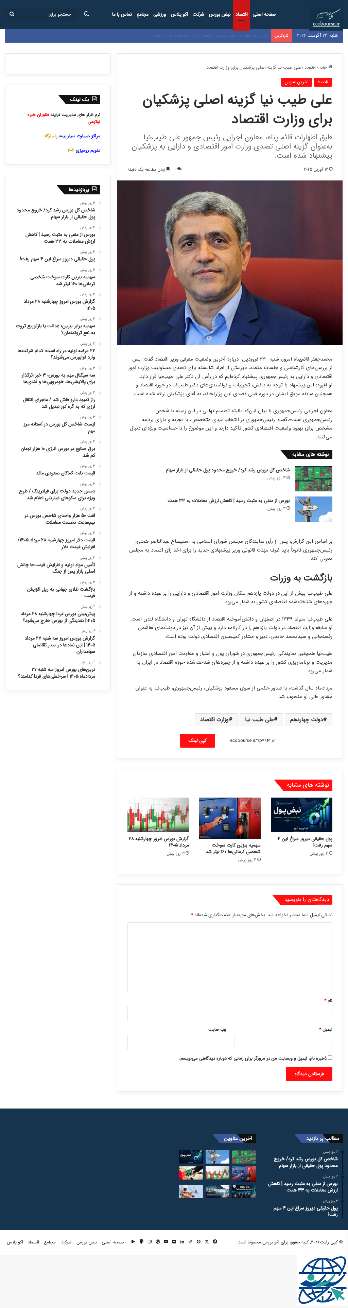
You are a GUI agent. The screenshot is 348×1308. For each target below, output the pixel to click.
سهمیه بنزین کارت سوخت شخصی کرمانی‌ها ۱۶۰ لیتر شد (233, 848)
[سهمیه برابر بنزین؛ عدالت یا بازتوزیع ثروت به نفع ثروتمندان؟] (191, 1173)
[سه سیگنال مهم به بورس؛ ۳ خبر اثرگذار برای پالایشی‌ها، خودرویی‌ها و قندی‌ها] (217, 1191)
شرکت (198, 14)
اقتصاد (242, 14)
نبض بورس (220, 14)
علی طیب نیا (259, 719)
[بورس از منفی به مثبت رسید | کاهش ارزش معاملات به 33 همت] (313, 509)
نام (328, 1000)
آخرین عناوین (297, 82)
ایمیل (325, 1029)
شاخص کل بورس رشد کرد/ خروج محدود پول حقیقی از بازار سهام (228, 470)
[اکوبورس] (326, 19)
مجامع (143, 14)
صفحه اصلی (264, 14)
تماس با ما (122, 14)
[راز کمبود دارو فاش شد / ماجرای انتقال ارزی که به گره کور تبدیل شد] (191, 1191)
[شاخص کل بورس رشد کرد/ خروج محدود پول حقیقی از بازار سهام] (313, 478)
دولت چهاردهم (306, 719)
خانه (323, 67)
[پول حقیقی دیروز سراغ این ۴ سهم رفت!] (301, 815)
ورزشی (159, 14)
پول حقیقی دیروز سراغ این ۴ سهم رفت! (232, 35)
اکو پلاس (179, 14)
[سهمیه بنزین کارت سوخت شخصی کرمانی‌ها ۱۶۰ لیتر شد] (230, 818)
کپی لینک (198, 740)
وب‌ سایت (217, 1029)
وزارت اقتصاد (214, 719)
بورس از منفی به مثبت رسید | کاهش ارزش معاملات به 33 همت (229, 500)
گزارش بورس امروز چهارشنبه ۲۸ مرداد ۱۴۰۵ (159, 842)
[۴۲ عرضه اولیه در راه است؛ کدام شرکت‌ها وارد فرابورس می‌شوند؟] (244, 1191)
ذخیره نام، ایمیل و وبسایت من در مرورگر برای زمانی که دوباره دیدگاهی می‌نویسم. (253, 1058)
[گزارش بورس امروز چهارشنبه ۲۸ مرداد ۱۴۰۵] (158, 815)
